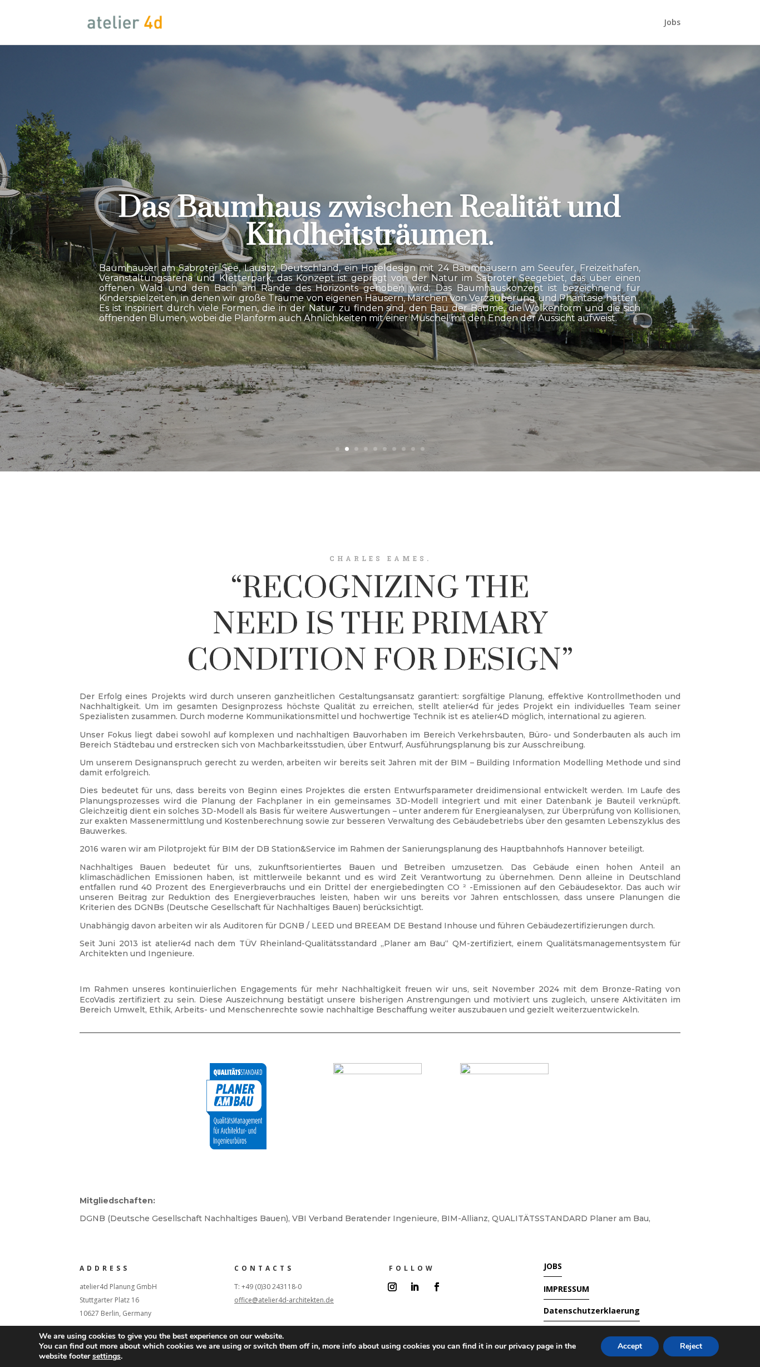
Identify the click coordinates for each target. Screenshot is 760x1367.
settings (106, 1356)
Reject (691, 1346)
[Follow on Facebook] (437, 1287)
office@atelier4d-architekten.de (284, 1300)
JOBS (553, 1266)
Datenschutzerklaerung (592, 1310)
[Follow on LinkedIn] (414, 1287)
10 (423, 449)
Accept (630, 1346)
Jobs (672, 22)
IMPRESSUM (566, 1289)
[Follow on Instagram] (392, 1287)
